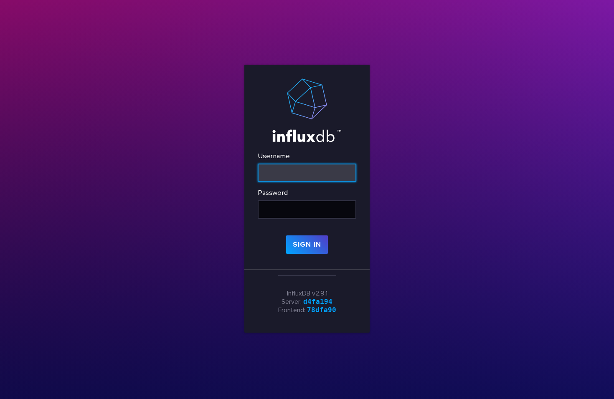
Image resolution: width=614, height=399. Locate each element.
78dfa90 (321, 310)
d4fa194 (317, 302)
